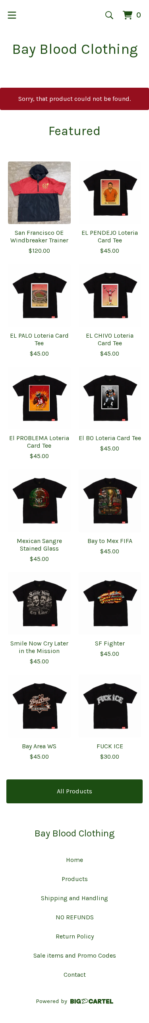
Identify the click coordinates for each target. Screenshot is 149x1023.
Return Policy (75, 936)
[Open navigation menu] (12, 15)
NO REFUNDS (75, 917)
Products (75, 879)
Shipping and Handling (74, 898)
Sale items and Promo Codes (74, 955)
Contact (75, 974)
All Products (74, 791)
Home (74, 860)
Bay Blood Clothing (74, 49)
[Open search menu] (109, 15)
